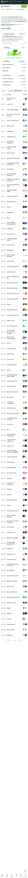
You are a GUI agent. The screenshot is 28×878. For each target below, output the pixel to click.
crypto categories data (20, 21)
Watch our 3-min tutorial (8, 24)
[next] (23, 640)
